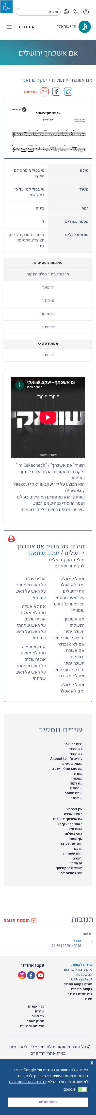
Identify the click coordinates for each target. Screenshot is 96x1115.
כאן (67, 969)
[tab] (48, 263)
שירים (39, 1011)
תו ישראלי (67, 26)
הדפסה (30, 92)
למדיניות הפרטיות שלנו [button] (27, 1082)
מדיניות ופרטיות (32, 1026)
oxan (77, 941)
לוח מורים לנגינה (79, 994)
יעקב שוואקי (34, 80)
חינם (88, 999)
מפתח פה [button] (49, 344)
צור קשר (38, 1016)
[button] (82, 1089)
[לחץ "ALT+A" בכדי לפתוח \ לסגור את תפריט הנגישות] (6, 6)
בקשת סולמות (81, 989)
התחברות (26, 27)
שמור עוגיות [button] (48, 1102)
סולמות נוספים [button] (49, 263)
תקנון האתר (35, 1021)
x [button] (92, 1062)
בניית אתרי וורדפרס (48, 1053)
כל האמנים (36, 1006)
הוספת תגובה (17, 920)
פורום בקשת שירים (78, 984)
